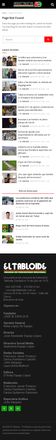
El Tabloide (24, 64)
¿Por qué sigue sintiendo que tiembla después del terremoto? (35, 176)
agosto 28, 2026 (38, 77)
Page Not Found (15, 13)
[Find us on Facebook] (4, 408)
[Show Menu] (3, 4)
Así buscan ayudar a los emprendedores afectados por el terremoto (34, 134)
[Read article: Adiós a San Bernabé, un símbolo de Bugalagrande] (9, 86)
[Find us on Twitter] (11, 408)
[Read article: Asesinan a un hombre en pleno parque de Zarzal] (9, 123)
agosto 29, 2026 (38, 64)
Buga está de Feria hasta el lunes (32, 225)
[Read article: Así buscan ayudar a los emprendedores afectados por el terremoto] (9, 135)
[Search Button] (52, 4)
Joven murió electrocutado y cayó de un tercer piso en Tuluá (34, 214)
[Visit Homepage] (27, 4)
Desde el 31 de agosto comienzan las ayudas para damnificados (36, 108)
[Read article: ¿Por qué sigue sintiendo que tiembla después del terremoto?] (9, 178)
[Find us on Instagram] (18, 408)
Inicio (4, 13)
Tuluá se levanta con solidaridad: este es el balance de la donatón (35, 96)
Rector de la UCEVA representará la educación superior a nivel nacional (35, 71)
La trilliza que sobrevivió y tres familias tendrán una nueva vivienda (34, 59)
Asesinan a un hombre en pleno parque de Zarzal (32, 121)
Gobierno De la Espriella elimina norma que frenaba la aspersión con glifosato (35, 149)
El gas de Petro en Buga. (29, 161)
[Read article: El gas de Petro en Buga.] (9, 165)
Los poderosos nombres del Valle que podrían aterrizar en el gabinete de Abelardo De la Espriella (34, 201)
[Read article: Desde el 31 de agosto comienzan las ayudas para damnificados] (9, 110)
